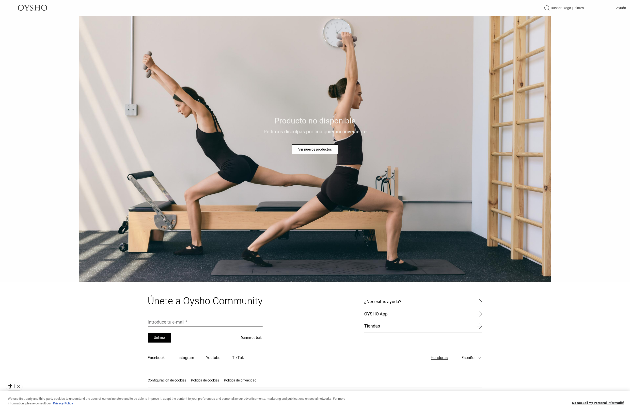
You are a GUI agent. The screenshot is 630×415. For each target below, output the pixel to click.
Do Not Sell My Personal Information (598, 403)
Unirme (159, 338)
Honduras (439, 357)
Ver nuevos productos (315, 149)
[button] (18, 386)
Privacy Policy (63, 403)
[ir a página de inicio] (32, 8)
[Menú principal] (10, 8)
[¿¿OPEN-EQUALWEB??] (14, 386)
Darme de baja (252, 338)
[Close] (622, 402)
